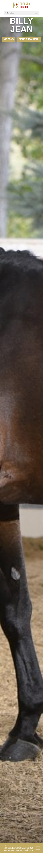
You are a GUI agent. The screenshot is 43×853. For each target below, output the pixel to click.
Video (7, 39)
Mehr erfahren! (29, 39)
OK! (37, 848)
